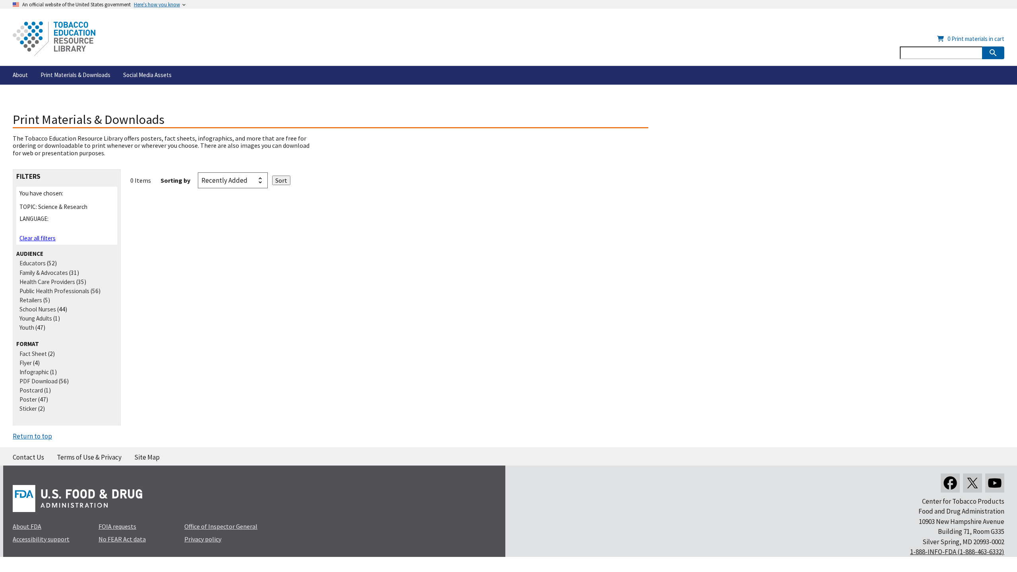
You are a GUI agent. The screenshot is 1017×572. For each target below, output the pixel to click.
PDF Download (38, 381)
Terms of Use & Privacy (89, 457)
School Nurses (37, 309)
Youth (26, 327)
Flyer (25, 363)
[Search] (993, 52)
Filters (28, 176)
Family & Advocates (43, 272)
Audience (29, 253)
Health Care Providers (47, 282)
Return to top (32, 436)
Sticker (28, 408)
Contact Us (28, 457)
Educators (32, 263)
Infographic (34, 372)
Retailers (30, 300)
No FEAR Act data (122, 539)
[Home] (54, 38)
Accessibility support (41, 539)
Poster (28, 399)
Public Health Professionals (54, 291)
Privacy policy (202, 539)
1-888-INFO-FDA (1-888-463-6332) (957, 551)
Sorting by (175, 180)
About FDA (27, 526)
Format (27, 344)
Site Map (147, 457)
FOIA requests (117, 526)
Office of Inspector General (220, 526)
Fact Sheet (33, 354)
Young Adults (35, 318)
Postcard (31, 390)
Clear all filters (37, 238)
